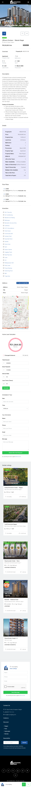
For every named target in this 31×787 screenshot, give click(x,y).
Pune (6, 728)
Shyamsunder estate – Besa (12, 561)
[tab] (4, 33)
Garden (6, 241)
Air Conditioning (9, 215)
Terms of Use (18, 456)
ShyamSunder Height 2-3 (11, 638)
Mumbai (7, 733)
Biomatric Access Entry (11, 223)
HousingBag (9, 496)
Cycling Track (8, 236)
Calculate (6, 388)
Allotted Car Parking (10, 217)
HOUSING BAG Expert (11, 572)
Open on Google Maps (23, 282)
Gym (6, 247)
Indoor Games (8, 249)
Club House (8, 231)
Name (3, 418)
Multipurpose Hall (9, 262)
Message (4, 439)
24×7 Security (8, 212)
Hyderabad (7, 731)
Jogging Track (8, 252)
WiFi (6, 273)
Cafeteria (7, 225)
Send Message (15, 692)
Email (3, 432)
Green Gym (7, 244)
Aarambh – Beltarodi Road (11, 599)
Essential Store (8, 239)
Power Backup (8, 268)
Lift (5, 260)
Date (3, 398)
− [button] (4, 300)
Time (3, 405)
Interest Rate (5, 373)
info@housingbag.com (10, 714)
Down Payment (6, 366)
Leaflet (15, 328)
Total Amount (5, 360)
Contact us (6, 718)
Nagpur (6, 726)
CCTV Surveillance (9, 228)
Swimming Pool (9, 270)
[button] (15, 408)
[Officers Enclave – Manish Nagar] (15, 310)
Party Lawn (7, 265)
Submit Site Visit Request (15, 452)
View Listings (13, 668)
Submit (24, 742)
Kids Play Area (8, 255)
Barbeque (7, 220)
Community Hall (9, 233)
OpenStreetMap (21, 328)
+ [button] (4, 298)
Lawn (6, 257)
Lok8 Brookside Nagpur (11, 524)
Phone (4, 425)
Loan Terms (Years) (7, 380)
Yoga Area (7, 276)
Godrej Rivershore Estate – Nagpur (14, 487)
